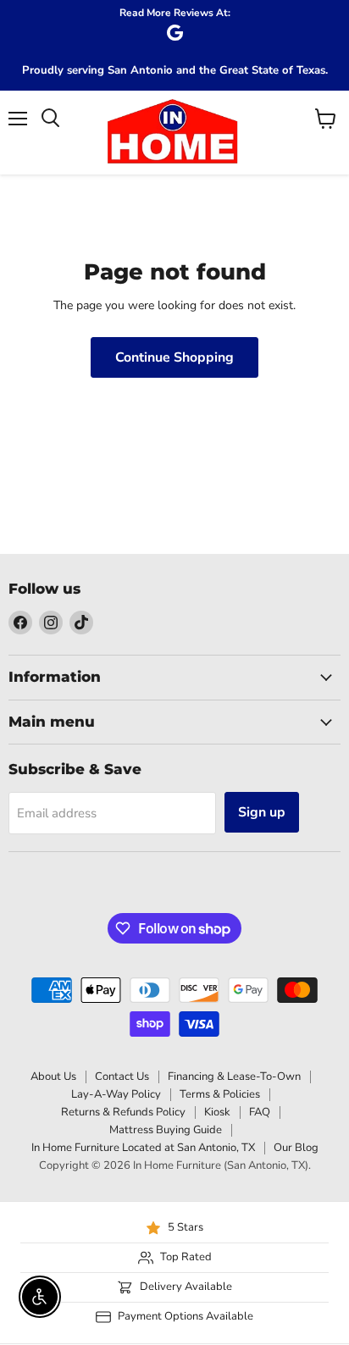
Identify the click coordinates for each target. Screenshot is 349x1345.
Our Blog (296, 1147)
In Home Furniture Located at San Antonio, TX (143, 1147)
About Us (53, 1076)
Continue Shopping (174, 357)
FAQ (259, 1112)
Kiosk (217, 1112)
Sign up (261, 812)
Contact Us (122, 1076)
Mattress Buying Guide (165, 1129)
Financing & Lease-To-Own (234, 1076)
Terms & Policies (220, 1094)
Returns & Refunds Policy (123, 1112)
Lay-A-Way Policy (116, 1094)
